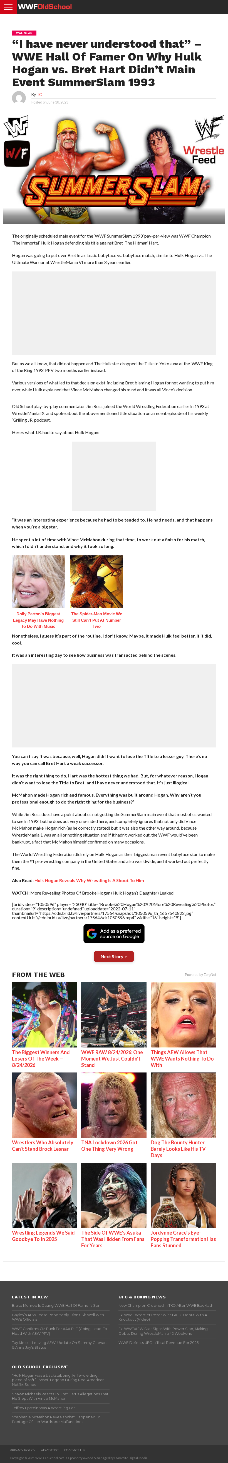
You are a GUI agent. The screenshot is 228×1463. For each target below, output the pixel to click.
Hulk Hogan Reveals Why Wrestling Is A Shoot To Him (89, 880)
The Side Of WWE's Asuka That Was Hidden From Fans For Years (113, 1239)
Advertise (50, 1450)
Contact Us (74, 1450)
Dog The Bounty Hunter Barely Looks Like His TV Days (178, 1148)
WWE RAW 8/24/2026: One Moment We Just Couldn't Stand (112, 1058)
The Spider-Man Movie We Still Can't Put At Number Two (96, 620)
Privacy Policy (22, 1450)
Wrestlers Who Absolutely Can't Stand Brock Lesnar (42, 1145)
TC (39, 94)
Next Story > (114, 956)
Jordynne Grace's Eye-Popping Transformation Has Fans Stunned (183, 1239)
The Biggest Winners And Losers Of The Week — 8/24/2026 (41, 1058)
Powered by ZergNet (200, 975)
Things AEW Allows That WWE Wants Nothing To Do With (182, 1058)
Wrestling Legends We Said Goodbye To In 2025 (43, 1236)
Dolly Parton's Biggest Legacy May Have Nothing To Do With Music (38, 620)
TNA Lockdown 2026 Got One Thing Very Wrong (109, 1145)
